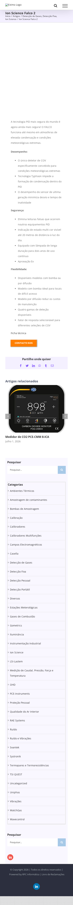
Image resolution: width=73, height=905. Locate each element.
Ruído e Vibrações (20, 738)
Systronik (15, 756)
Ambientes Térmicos (22, 490)
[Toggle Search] (55, 5)
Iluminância (17, 634)
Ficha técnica (18, 333)
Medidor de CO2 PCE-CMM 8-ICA (27, 437)
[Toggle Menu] (65, 5)
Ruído (13, 729)
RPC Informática (30, 874)
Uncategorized (18, 783)
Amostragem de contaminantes (28, 499)
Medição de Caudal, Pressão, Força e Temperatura (31, 673)
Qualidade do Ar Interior (24, 711)
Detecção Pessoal (20, 580)
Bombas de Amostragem (24, 508)
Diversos (15, 598)
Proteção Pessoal (20, 702)
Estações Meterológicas (24, 607)
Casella (14, 553)
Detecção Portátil (20, 589)
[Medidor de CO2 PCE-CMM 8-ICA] (36, 386)
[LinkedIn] (10, 857)
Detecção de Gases (21, 562)
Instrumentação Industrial (25, 643)
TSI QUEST (16, 774)
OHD (12, 684)
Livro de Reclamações (53, 874)
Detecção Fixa (18, 571)
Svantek (14, 747)
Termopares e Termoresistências (29, 765)
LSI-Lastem (16, 661)
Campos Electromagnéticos (26, 544)
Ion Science (16, 652)
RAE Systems (17, 720)
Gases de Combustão (22, 616)
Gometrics (16, 625)
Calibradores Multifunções (25, 535)
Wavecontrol (17, 819)
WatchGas (16, 810)
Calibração (16, 517)
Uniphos (15, 792)
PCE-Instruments (20, 693)
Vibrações (15, 801)
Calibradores (17, 526)
